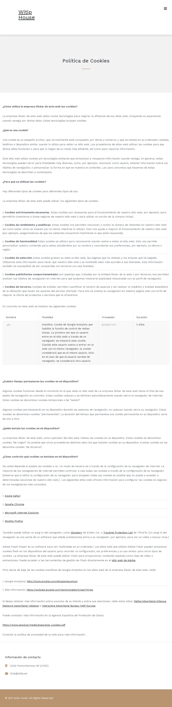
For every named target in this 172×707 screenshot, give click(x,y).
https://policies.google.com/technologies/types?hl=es (60, 589)
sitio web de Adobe (123, 560)
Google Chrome (14, 504)
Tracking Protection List (118, 532)
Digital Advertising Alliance (150, 601)
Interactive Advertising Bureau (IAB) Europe (68, 605)
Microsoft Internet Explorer (22, 512)
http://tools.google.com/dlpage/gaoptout (52, 581)
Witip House (26, 15)
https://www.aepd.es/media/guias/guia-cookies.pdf (34, 625)
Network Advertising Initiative (21, 605)
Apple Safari (12, 495)
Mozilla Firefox (14, 521)
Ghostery (76, 532)
